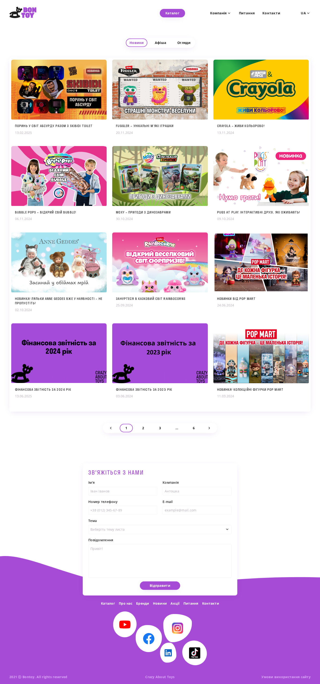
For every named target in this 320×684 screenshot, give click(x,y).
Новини (160, 603)
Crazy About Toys (160, 677)
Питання (247, 13)
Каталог (108, 603)
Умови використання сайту (286, 677)
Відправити (160, 585)
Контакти (271, 13)
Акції (175, 603)
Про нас (125, 603)
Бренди (142, 603)
